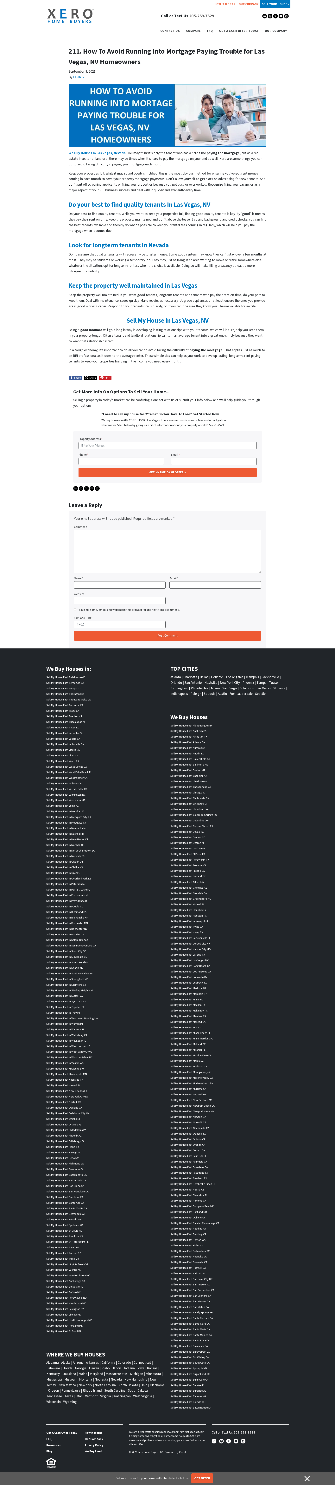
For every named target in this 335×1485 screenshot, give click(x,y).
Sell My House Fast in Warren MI (64, 1024)
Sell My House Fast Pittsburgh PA (65, 1141)
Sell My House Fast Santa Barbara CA (191, 1318)
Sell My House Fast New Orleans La (66, 1091)
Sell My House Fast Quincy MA (187, 1218)
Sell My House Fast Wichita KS (63, 1270)
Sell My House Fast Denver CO (187, 837)
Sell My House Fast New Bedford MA (191, 1100)
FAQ (210, 31)
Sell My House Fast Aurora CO (187, 748)
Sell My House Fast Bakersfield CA (190, 759)
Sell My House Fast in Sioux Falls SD (66, 957)
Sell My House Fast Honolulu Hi (188, 910)
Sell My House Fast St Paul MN (63, 1331)
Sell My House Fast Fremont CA (188, 865)
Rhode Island (92, 1390)
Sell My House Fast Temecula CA (65, 683)
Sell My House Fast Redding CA (188, 1234)
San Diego (229, 688)
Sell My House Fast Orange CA (187, 1145)
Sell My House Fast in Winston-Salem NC (69, 1057)
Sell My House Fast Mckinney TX (188, 1011)
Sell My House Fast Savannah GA (189, 1346)
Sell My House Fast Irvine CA (186, 927)
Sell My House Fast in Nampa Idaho (66, 828)
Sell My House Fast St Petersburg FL (67, 1242)
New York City (230, 682)
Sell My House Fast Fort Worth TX (189, 860)
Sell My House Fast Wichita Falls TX (66, 789)
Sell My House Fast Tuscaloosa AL (66, 722)
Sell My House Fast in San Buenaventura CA (71, 946)
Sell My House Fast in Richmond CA (66, 912)
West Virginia (142, 1396)
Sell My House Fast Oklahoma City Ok (67, 1113)
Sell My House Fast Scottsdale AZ (65, 1214)
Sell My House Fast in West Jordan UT (68, 1046)
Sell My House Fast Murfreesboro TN (191, 1083)
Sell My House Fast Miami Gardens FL (191, 1039)
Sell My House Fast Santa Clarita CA (66, 1208)
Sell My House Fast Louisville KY (188, 977)
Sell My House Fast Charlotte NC (189, 781)
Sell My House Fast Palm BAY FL (188, 1156)
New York (85, 1385)
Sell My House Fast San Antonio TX (66, 1180)
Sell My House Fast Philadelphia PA (66, 1130)
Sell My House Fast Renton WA (187, 1240)
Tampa (261, 682)
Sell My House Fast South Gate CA (190, 1363)
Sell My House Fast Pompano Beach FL (192, 1206)
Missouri (70, 1379)
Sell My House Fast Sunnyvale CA (189, 1380)
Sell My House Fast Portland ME (64, 1326)
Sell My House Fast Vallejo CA (63, 739)
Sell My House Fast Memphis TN (188, 994)
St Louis (279, 688)
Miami (215, 688)
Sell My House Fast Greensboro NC (190, 899)
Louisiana (69, 1373)
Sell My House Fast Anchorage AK (65, 1281)
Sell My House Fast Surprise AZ (188, 1391)
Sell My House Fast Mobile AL (187, 1061)
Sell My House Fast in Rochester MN (67, 923)
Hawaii (94, 1368)
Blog (49, 1451)
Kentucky (53, 1373)
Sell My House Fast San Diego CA (65, 1186)
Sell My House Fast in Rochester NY (66, 929)
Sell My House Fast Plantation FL (189, 1195)
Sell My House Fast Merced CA (187, 1022)
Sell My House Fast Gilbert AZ (187, 882)
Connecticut (142, 1362)
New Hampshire (135, 1379)
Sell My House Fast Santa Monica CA (191, 1335)
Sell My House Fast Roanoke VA (188, 1257)
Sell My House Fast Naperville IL (188, 1094)
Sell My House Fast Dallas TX (187, 832)
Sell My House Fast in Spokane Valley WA (69, 973)
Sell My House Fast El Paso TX (187, 854)
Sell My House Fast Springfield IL (189, 1368)
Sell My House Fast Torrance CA (64, 705)
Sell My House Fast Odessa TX (188, 1134)
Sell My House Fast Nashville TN (64, 1080)
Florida (67, 1368)
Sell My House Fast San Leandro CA (190, 1296)
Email (175, 455)
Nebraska (101, 1379)
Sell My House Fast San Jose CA (64, 1197)
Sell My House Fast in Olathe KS (64, 867)
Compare (193, 31)
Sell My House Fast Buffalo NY (63, 1292)
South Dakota (138, 1390)
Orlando (176, 682)
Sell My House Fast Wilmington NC (65, 795)
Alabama (52, 1362)
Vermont (91, 1396)
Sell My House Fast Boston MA (187, 770)
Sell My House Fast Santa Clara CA (190, 1324)
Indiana (129, 1368)
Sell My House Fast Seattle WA (64, 1219)
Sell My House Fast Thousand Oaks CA (68, 700)
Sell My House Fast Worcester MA (65, 800)
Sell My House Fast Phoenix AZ (64, 1136)
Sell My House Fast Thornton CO (65, 694)
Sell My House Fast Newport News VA (192, 1111)
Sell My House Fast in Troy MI (63, 1013)
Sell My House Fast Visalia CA (63, 750)
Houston (217, 677)
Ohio (144, 1385)
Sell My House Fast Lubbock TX (188, 983)
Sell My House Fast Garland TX (187, 876)
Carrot (182, 1452)
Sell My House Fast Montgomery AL (190, 1072)
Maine (83, 1373)
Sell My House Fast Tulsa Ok (62, 1259)
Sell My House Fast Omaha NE (63, 1119)
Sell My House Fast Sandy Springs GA (191, 1312)
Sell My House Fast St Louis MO (64, 1231)
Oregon (53, 1390)
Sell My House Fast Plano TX (62, 1147)
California (108, 1362)
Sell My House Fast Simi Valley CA (189, 1357)
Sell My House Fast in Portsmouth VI (67, 895)
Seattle (260, 693)
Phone (83, 455)
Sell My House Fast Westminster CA (66, 778)
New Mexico (67, 1385)
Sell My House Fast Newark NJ (63, 1085)
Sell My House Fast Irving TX (186, 932)
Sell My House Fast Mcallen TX (187, 1005)
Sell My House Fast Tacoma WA (188, 1396)
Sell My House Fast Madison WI (188, 988)
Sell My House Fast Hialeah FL (187, 904)
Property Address (91, 439)
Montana (85, 1379)
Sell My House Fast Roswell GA (188, 1268)
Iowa (140, 1368)
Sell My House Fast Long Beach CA (190, 966)
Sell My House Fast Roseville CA (188, 1262)
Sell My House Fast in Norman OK (65, 845)
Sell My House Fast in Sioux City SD (66, 951)
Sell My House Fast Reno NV (62, 1158)
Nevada (116, 1379)
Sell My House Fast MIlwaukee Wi (65, 1069)
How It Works (224, 4)
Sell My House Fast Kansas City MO (190, 949)
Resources (53, 1445)
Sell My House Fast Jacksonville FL (190, 938)
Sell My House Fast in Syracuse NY (66, 1001)
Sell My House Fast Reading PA (188, 1229)
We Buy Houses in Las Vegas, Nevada (97, 153)
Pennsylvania (70, 1390)
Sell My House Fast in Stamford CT (66, 985)
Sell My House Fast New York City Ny (67, 1097)
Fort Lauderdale (241, 693)
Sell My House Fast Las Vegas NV (189, 960)
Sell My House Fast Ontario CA (187, 1139)
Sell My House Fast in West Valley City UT (70, 1052)
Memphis (252, 677)
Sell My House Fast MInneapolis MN (66, 1074)
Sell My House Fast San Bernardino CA (192, 1290)
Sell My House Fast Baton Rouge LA (190, 1408)
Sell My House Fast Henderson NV (65, 1303)
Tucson (274, 682)
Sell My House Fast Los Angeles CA (190, 972)
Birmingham (179, 688)
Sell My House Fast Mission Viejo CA (191, 1055)
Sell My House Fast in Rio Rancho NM (67, 918)
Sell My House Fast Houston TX (188, 916)
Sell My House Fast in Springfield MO (67, 979)
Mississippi (54, 1379)
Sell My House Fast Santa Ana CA (65, 1203)
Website (79, 594)
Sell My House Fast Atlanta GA (187, 742)
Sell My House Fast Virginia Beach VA (67, 1264)
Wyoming (70, 1401)
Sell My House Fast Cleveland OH (189, 809)
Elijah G (78, 77)
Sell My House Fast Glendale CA (188, 893)
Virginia (105, 1396)
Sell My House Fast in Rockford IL (65, 934)
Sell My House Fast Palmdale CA (188, 1162)
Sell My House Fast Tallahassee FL (66, 677)
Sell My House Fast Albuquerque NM (191, 726)
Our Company (248, 4)
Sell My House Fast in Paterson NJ (65, 884)
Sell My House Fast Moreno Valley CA (191, 1078)
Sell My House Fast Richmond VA (65, 1164)
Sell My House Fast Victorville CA (65, 744)
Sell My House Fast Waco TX (62, 761)
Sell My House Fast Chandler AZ (188, 776)
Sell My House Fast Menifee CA (188, 1016)
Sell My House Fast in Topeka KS (65, 1007)
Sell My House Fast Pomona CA (188, 1201)
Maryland (96, 1373)
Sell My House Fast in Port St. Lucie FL (68, 890)
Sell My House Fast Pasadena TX (189, 1173)
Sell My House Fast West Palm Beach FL (69, 772)
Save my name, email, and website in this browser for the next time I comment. (129, 610)
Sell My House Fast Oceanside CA (189, 1128)
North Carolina (105, 1385)
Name (78, 578)
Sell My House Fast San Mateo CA (189, 1307)
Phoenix (248, 682)
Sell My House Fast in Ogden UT (64, 862)
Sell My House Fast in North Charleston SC (70, 851)
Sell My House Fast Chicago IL (187, 793)
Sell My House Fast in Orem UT (64, 873)
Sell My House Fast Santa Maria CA (190, 1329)
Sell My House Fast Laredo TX (187, 955)
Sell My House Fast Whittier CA (64, 783)
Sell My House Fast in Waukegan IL (66, 1041)
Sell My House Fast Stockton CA (64, 1236)
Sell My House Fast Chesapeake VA (190, 787)
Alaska (65, 1362)
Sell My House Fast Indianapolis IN (190, 921)
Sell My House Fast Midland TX (187, 1044)
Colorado (124, 1362)
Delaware (53, 1368)
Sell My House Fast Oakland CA (64, 1108)
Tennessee (54, 1396)
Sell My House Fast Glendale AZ (188, 888)
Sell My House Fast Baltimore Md (189, 765)
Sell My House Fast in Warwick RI (65, 1029)
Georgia (80, 1368)
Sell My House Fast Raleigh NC (63, 1152)
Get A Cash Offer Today (239, 31)
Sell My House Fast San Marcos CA (190, 1301)
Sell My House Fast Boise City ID (64, 1287)
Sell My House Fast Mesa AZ (186, 1027)
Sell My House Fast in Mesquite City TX (68, 817)
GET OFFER (202, 1478)
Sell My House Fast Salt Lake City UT (191, 1279)
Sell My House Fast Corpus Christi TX (191, 826)
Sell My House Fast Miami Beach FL (190, 1033)
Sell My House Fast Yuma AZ (62, 806)
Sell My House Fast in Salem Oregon (67, 940)
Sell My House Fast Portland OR (188, 1212)
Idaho (105, 1368)
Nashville (210, 682)
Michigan (136, 1373)
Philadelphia (199, 688)
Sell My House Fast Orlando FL (63, 1125)
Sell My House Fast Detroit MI (187, 843)
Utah (79, 1396)
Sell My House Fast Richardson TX (190, 1251)
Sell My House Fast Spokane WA (64, 1225)
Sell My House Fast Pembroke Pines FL (192, 1184)
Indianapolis (179, 693)
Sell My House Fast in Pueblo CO (65, 907)
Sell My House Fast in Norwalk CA (65, 856)
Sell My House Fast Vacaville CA (64, 733)
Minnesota (153, 1373)
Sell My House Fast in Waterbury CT (66, 1035)
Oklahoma (157, 1385)
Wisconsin (53, 1401)
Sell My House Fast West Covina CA (66, 767)
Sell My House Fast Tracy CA (62, 711)
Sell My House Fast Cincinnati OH (189, 804)
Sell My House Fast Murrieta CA (188, 1089)
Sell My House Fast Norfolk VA (63, 1102)
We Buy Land (93, 1451)
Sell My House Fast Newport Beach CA (192, 1106)
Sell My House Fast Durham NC (188, 848)
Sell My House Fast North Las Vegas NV (69, 1320)
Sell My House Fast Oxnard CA (187, 1150)
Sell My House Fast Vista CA (62, 755)
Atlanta (175, 677)
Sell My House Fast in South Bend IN (67, 962)
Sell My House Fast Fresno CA (187, 871)
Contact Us (170, 31)
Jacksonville (270, 677)
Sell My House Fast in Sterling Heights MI (69, 990)
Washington (122, 1396)
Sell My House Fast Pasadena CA (189, 1167)
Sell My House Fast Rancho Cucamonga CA (194, 1223)
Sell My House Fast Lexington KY (65, 1309)
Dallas (204, 677)
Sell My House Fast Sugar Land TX (190, 1374)
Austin (222, 693)
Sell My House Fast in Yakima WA (65, 1063)
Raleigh (195, 693)
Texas (68, 1396)
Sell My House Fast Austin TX (187, 754)
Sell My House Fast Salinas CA (187, 1273)
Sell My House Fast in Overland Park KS (68, 879)
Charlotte (190, 677)
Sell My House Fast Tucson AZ (63, 1253)
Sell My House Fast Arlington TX (188, 737)
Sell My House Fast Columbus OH (189, 821)
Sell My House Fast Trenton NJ (64, 716)
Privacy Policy (94, 1445)
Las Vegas (263, 688)
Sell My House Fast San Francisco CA (67, 1192)
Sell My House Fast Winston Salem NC (68, 1275)
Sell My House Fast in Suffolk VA (64, 996)
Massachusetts (117, 1373)
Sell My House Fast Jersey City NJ (190, 944)
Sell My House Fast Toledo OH (187, 1402)
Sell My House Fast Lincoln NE (63, 1315)
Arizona (78, 1362)
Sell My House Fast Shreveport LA (190, 1352)
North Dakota (128, 1385)
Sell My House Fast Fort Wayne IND (66, 1298)
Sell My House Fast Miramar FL (187, 1050)
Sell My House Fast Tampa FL (63, 1247)
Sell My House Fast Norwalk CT (188, 1122)
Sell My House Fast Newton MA (188, 1117)
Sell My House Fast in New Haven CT (67, 839)
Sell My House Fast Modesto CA (188, 1066)
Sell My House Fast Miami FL (186, 1000)
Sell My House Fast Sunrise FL (187, 1385)
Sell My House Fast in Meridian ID (65, 811)
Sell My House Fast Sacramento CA (66, 1175)
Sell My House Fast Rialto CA (186, 1245)
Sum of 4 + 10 (83, 618)
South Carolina (114, 1390)
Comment (81, 527)
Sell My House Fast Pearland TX (188, 1178)
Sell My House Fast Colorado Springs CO (193, 815)
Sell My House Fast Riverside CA (65, 1169)
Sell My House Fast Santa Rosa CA (190, 1340)
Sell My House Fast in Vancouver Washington (72, 1018)
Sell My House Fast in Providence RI (66, 901)
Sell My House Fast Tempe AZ (63, 688)
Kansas (152, 1368)
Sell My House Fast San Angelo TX (190, 1285)
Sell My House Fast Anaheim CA (188, 731)
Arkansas (92, 1362)
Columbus (246, 688)
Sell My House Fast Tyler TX (62, 728)
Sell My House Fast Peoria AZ (187, 1190)
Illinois (117, 1368)
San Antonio (193, 682)
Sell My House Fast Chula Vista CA (189, 798)
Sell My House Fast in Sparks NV (64, 968)
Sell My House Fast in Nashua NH (65, 834)
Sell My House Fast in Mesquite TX (66, 823)
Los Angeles (234, 677)
